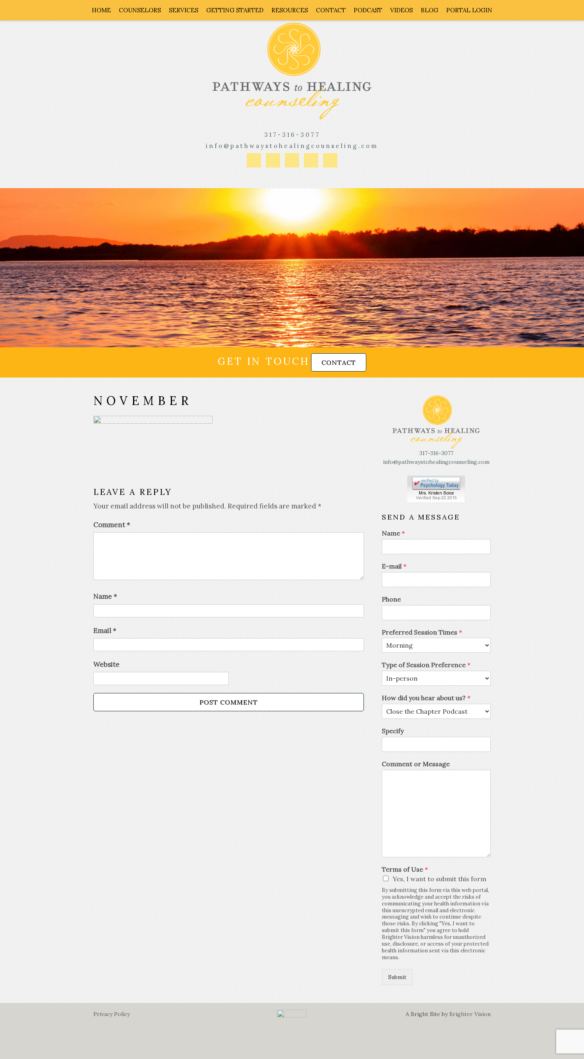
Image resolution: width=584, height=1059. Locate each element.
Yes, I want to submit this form (439, 879)
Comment (111, 524)
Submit (397, 977)
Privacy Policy (111, 1014)
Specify (393, 731)
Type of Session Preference (426, 665)
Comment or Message (416, 764)
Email (104, 630)
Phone (391, 599)
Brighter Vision (470, 1014)
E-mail (394, 566)
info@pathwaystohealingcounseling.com (292, 146)
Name (105, 596)
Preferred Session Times (422, 632)
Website (106, 664)
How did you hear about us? (426, 698)
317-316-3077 (292, 134)
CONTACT (338, 362)
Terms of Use (405, 869)
